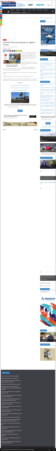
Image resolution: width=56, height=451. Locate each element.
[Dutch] (4, 1)
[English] (6, 1)
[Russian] (13, 1)
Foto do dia (39, 9)
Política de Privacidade (15, 12)
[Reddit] (8, 51)
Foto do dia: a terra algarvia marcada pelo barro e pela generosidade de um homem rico (47, 106)
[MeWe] (14, 51)
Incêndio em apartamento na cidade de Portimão (20, 87)
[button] (28, 449)
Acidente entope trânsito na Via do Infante (47, 87)
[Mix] (17, 51)
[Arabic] (1, 1)
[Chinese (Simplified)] (3, 1)
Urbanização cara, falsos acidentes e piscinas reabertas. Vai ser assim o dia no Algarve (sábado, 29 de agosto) (47, 96)
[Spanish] (14, 1)
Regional (12, 9)
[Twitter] (6, 51)
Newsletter (24, 12)
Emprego (18, 9)
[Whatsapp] (19, 51)
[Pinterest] (12, 51)
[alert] (48, 285)
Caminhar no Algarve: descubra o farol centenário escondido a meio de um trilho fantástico (47, 74)
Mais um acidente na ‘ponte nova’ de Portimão (20, 85)
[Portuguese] (29, 12)
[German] (8, 1)
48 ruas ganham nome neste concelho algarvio (10, 376)
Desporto (46, 9)
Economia (24, 9)
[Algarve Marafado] (8, 11)
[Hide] (0, 26)
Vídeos (34, 9)
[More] (21, 51)
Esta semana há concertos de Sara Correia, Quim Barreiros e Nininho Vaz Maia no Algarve (48, 70)
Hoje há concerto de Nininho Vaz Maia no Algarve (11, 384)
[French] (7, 1)
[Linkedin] (10, 51)
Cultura (29, 9)
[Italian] (10, 1)
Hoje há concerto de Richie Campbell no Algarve (11, 417)
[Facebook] (4, 51)
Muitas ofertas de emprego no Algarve (20, 90)
